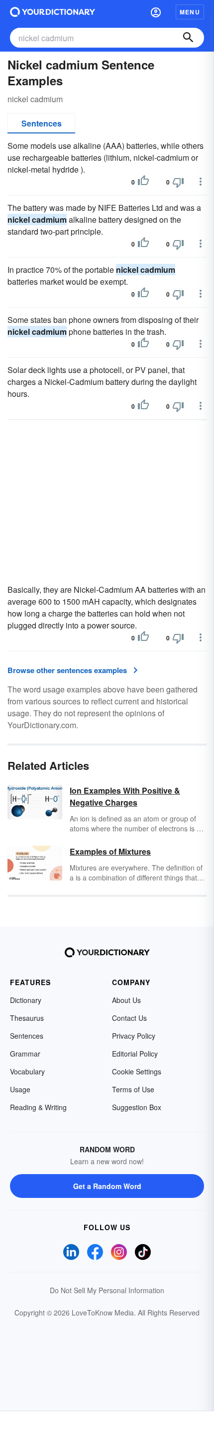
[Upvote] (143, 182)
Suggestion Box (136, 1107)
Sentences (41, 123)
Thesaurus (27, 1018)
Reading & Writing (38, 1107)
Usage (20, 1089)
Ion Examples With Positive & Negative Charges (125, 796)
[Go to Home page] (52, 12)
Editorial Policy (135, 1054)
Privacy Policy (133, 1036)
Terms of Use (133, 1089)
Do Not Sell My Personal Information (107, 1290)
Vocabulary (27, 1071)
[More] (201, 182)
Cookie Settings (136, 1071)
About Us (126, 1000)
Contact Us (129, 1018)
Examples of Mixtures (110, 851)
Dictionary (25, 1000)
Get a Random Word (107, 1186)
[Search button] (188, 38)
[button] (156, 11)
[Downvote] (178, 182)
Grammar (25, 1054)
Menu (190, 11)
